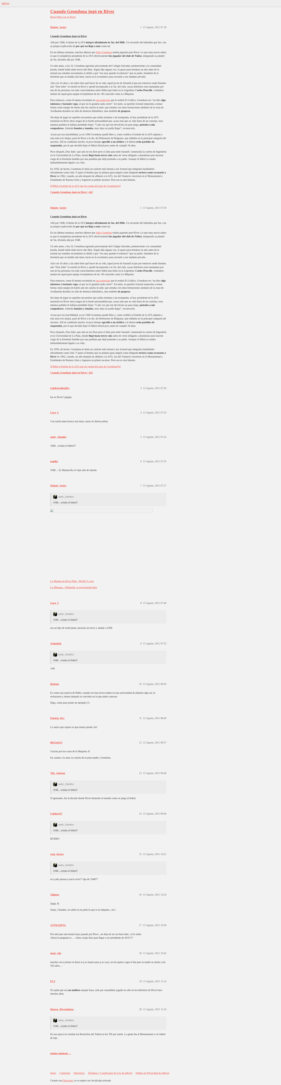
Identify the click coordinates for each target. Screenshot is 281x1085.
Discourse (68, 1080)
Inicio (53, 1073)
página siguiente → (60, 1053)
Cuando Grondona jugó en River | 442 (71, 192)
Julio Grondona (104, 52)
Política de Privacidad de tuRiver (152, 1073)
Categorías (64, 1073)
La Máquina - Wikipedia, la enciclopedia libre (73, 587)
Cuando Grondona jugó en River (82, 11)
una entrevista (103, 100)
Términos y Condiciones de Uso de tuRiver (110, 1073)
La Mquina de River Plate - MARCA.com (72, 581)
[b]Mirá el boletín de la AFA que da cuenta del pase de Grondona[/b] (85, 186)
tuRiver (5, 3)
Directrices (79, 1073)
